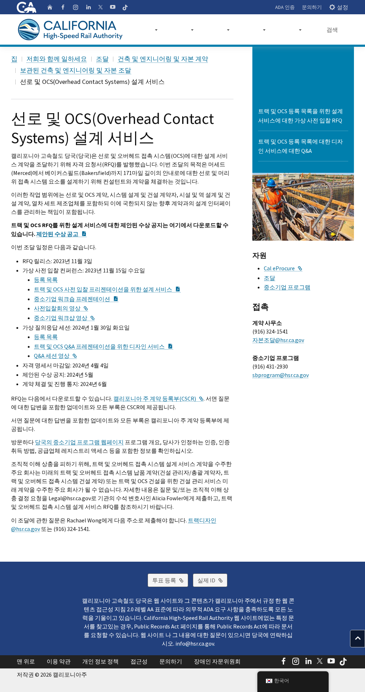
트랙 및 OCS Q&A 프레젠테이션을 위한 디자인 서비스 (103, 346)
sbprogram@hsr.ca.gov (280, 374)
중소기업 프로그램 (287, 287)
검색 (332, 29)
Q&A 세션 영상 (55, 355)
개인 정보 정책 (100, 661)
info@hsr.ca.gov (194, 643)
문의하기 (312, 7)
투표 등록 (170, 580)
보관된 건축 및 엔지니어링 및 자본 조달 (75, 70)
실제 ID (212, 580)
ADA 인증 (285, 7)
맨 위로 (26, 661)
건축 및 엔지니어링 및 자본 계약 (163, 59)
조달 (102, 59)
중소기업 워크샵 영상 (64, 317)
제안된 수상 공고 (61, 233)
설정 (342, 7)
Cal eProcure (283, 268)
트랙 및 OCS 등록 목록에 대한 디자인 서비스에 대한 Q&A (300, 146)
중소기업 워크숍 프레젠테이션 (76, 298)
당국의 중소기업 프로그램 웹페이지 (79, 442)
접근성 (139, 661)
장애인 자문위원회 (217, 661)
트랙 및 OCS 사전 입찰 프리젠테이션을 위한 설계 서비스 (107, 289)
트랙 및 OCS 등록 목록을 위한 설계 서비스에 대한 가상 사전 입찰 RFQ (300, 115)
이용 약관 (59, 661)
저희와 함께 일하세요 (56, 59)
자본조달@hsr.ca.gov (278, 340)
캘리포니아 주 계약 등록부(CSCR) (158, 398)
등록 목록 (46, 279)
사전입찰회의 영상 (61, 308)
